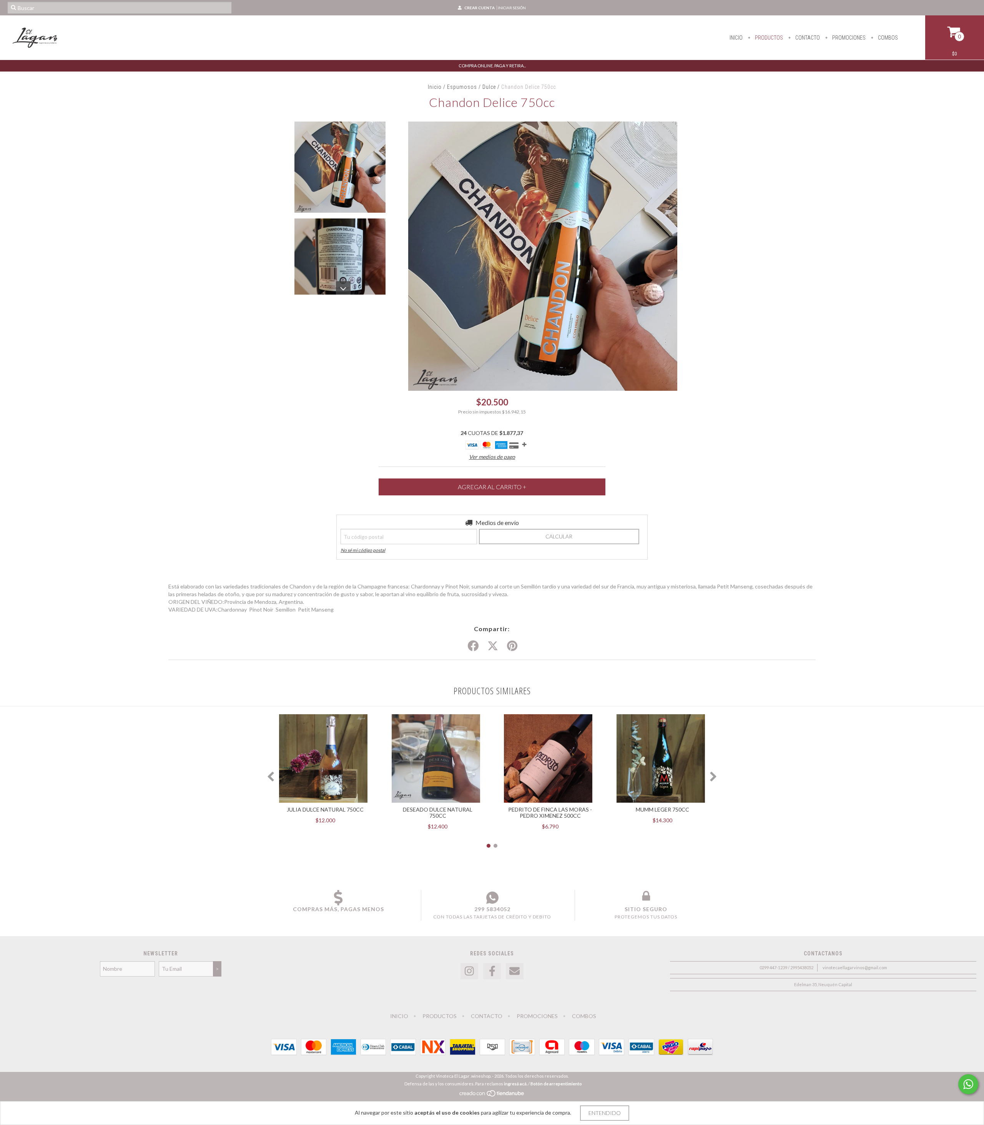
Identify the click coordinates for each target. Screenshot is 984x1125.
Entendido (604, 1113)
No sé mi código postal (363, 550)
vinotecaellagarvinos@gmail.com (855, 967)
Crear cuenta (479, 7)
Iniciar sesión (512, 7)
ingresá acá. (515, 1083)
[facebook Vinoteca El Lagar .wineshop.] (492, 971)
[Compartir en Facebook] (473, 646)
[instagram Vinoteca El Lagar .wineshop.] (469, 971)
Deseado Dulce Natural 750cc (437, 812)
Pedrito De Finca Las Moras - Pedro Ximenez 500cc (550, 812)
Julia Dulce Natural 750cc (325, 809)
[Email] (515, 971)
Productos (768, 38)
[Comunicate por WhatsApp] (968, 1084)
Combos (887, 38)
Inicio (736, 38)
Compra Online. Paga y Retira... (492, 65)
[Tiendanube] (492, 1095)
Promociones (848, 38)
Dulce (489, 87)
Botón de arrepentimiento (556, 1083)
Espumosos (462, 87)
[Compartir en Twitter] (492, 646)
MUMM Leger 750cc (662, 809)
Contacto (807, 38)
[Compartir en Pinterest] (512, 646)
